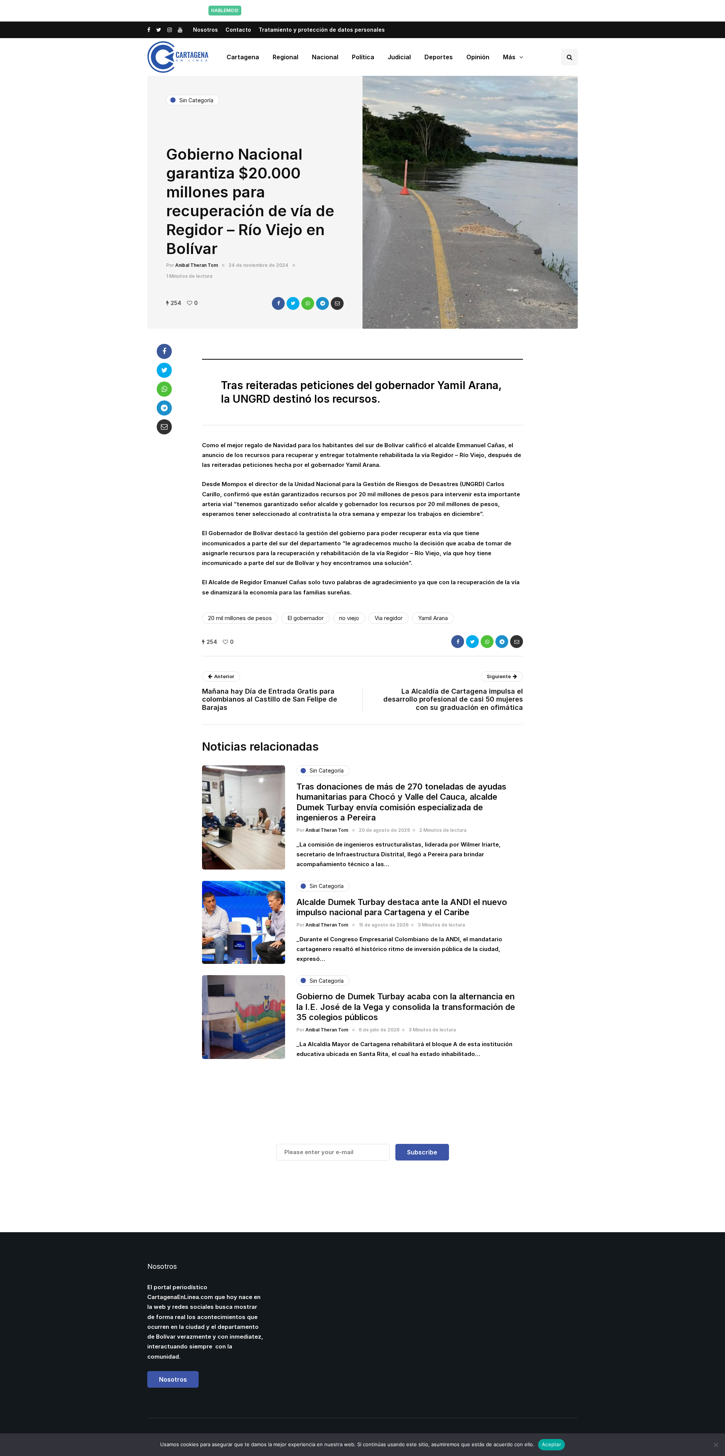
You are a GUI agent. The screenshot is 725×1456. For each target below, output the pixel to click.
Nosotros (205, 29)
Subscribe (422, 1152)
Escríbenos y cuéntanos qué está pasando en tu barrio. (439, 10)
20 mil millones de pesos (240, 618)
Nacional (325, 57)
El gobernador (305, 618)
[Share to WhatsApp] (307, 303)
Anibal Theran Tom (196, 265)
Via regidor (389, 618)
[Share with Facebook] (278, 303)
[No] (715, 1444)
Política (363, 57)
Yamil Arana (433, 618)
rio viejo (349, 618)
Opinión (477, 57)
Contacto (238, 29)
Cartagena (243, 57)
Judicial (399, 57)
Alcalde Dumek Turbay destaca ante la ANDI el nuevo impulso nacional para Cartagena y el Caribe (401, 907)
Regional (285, 57)
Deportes (438, 57)
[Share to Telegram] (322, 303)
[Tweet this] (293, 303)
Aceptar (551, 1444)
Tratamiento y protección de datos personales (322, 29)
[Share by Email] (337, 303)
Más (509, 57)
